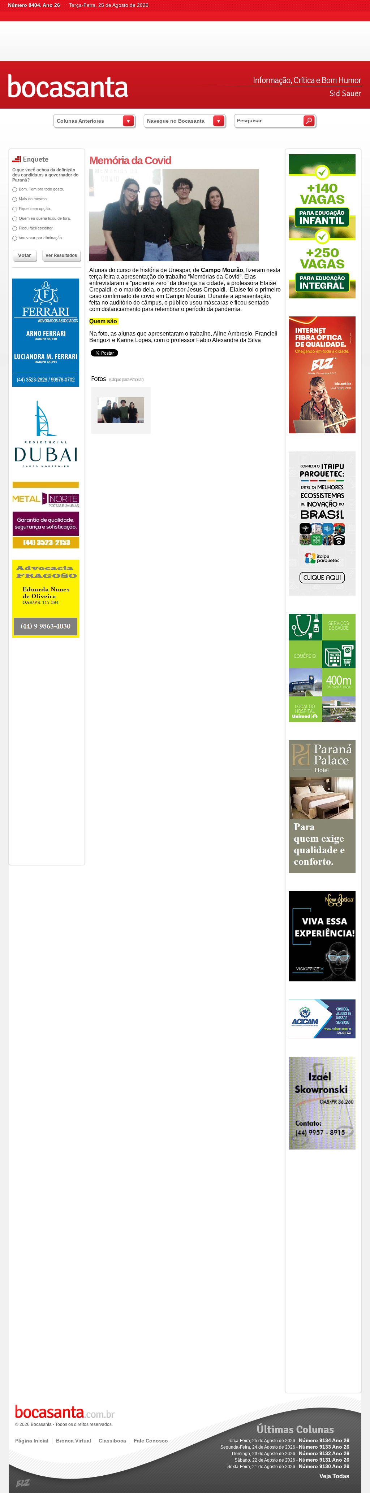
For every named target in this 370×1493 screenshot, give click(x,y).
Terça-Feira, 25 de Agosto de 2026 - (288, 1440)
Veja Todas (334, 1476)
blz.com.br (23, 1483)
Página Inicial (31, 1441)
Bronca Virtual (73, 1441)
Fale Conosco (151, 1441)
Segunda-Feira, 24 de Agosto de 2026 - (284, 1447)
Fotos (117, 378)
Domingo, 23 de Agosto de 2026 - (290, 1453)
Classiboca (112, 1441)
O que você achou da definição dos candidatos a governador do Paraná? (45, 175)
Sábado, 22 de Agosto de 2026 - (292, 1460)
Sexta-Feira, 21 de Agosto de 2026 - (288, 1466)
